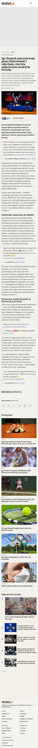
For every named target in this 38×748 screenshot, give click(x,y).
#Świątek (16, 324)
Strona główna (5, 52)
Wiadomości (5, 714)
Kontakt (22, 716)
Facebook (22, 730)
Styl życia (4, 721)
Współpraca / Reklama (26, 719)
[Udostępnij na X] (9, 406)
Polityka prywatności (8, 740)
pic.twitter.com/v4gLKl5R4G (13, 379)
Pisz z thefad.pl (6, 728)
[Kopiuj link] (30, 406)
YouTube (22, 733)
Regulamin (5, 743)
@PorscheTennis (29, 253)
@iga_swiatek (28, 250)
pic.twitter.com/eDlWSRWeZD (14, 258)
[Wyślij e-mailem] (20, 406)
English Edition (6, 730)
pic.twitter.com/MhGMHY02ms (14, 327)
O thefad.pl (23, 714)
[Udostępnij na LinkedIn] (14, 406)
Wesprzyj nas (24, 721)
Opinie (4, 716)
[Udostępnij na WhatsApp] (25, 406)
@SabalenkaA (28, 374)
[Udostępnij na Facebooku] (3, 406)
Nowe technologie (7, 719)
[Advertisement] (19, 27)
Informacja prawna (7, 745)
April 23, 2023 (30, 159)
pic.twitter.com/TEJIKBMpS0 (24, 155)
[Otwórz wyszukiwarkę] (30, 3)
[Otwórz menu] (35, 3)
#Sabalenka (25, 324)
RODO (3, 733)
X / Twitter (23, 728)
